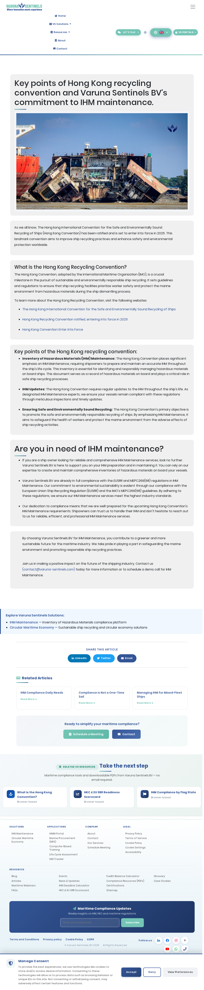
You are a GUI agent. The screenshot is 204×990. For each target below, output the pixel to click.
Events (63, 876)
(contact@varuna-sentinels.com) (48, 569)
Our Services (95, 842)
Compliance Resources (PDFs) (125, 880)
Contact (61, 48)
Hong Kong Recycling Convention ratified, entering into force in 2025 (75, 319)
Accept (131, 972)
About (62, 40)
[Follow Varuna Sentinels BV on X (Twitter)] (185, 940)
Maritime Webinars (24, 885)
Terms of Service (136, 838)
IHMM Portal (56, 833)
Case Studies (162, 880)
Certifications (115, 885)
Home (62, 16)
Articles (16, 880)
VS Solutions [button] (60, 24)
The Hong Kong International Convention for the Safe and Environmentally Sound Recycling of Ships (99, 309)
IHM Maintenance (24, 622)
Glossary (159, 876)
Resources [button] (60, 32)
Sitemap (112, 890)
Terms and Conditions (24, 939)
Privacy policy (52, 939)
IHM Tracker (56, 859)
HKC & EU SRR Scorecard (74, 890)
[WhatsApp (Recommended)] (176, 949)
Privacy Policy (133, 833)
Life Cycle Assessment (63, 854)
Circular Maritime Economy (32, 627)
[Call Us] (185, 949)
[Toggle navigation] (193, 6)
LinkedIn (81, 658)
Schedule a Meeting (88, 734)
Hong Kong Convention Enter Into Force (52, 329)
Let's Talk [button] (129, 32)
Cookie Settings (135, 847)
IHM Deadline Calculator (74, 885)
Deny (152, 972)
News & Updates (69, 880)
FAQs (15, 890)
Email (128, 658)
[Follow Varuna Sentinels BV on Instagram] (176, 940)
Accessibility (133, 852)
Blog (14, 876)
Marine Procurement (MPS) (62, 839)
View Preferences (180, 972)
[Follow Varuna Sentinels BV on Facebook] (167, 940)
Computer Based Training (60, 848)
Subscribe (132, 922)
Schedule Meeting (98, 847)
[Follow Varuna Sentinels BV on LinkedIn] (158, 940)
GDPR (90, 939)
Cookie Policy (133, 842)
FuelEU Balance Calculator (122, 876)
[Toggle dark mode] (145, 32)
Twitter (106, 658)
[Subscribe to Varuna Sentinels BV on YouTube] (167, 949)
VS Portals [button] (185, 32)
